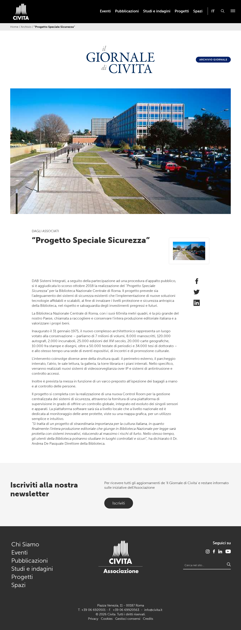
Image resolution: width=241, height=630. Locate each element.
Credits (148, 619)
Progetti (182, 11)
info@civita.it (153, 610)
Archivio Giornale (213, 59)
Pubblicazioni (127, 11)
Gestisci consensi (127, 619)
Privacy (93, 619)
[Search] (229, 564)
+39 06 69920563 (126, 610)
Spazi (198, 11)
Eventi (105, 11)
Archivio (26, 26)
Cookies (107, 619)
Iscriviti (118, 503)
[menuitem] (105, 11)
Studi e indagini (156, 11)
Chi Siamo (25, 544)
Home (14, 26)
